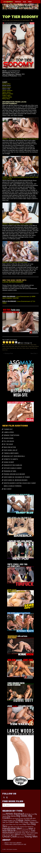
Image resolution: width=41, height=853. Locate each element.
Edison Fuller (5, 346)
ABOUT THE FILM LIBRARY (12, 843)
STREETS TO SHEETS (11, 459)
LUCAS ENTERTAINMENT (12, 282)
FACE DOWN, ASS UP (10, 450)
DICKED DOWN (8, 438)
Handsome (30, 826)
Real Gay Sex (13, 348)
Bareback (5, 344)
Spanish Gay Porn (22, 833)
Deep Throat (5, 824)
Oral (22, 831)
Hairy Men (10, 826)
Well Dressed (20, 837)
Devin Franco (27, 344)
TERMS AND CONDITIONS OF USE (15, 844)
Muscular (18, 831)
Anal (3, 814)
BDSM (26, 814)
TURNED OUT (8, 429)
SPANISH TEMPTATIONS (11, 435)
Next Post (33, 353)
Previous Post (9, 353)
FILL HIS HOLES (9, 441)
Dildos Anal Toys (13, 824)
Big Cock (31, 814)
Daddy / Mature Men (31, 822)
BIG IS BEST (8, 489)
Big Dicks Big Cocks (17, 816)
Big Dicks (15, 344)
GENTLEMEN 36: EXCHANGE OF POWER (17, 477)
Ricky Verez (19, 348)
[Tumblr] (7, 797)
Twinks (29, 834)
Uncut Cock (4, 349)
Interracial (25, 829)
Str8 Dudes (34, 833)
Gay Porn (26, 824)
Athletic (10, 813)
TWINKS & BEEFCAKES (11, 453)
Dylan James (33, 344)
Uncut (33, 834)
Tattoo (12, 834)
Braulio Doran (21, 344)
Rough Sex (28, 831)
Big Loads (12, 818)
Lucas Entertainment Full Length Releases (20, 20)
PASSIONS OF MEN (10, 471)
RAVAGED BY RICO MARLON (13, 465)
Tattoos (17, 835)
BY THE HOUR (8, 444)
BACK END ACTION (10, 447)
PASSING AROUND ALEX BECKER (14, 474)
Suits (3, 834)
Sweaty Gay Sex (33, 348)
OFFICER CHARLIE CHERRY (13, 468)
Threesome (23, 834)
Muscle (8, 348)
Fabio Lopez (17, 346)
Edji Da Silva (11, 346)
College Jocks (23, 820)
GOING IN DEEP (9, 462)
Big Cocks (10, 344)
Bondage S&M (22, 818)
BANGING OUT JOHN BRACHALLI (14, 456)
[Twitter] (4, 797)
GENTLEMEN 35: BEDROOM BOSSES (15, 480)
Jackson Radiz (31, 346)
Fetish (20, 824)
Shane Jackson (25, 348)
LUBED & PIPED (9, 432)
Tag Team (8, 834)
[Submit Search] (3, 805)
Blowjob (17, 818)
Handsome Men (24, 346)
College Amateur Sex (9, 820)
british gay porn (31, 818)
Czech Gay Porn (15, 822)
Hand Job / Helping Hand (20, 826)
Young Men (31, 836)
